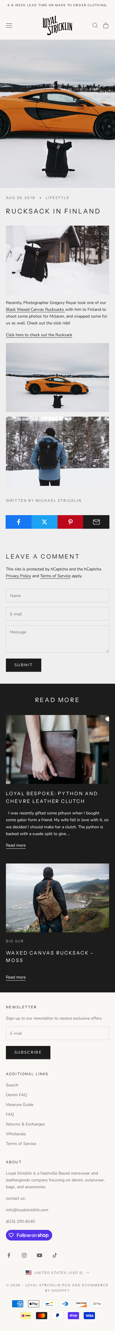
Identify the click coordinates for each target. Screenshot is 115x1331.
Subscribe (28, 1052)
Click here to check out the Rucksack (39, 335)
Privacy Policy (18, 576)
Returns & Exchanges (25, 1124)
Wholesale (16, 1134)
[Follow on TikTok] (55, 1255)
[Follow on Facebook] (9, 1255)
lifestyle (58, 197)
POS (66, 1285)
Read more (16, 845)
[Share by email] (96, 521)
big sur (15, 941)
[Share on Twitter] (45, 521)
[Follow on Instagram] (24, 1255)
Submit (23, 665)
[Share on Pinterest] (70, 521)
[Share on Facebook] (19, 521)
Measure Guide (19, 1104)
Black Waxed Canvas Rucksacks (35, 309)
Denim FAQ (16, 1095)
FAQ (10, 1114)
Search (12, 1085)
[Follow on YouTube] (39, 1255)
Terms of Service (55, 576)
